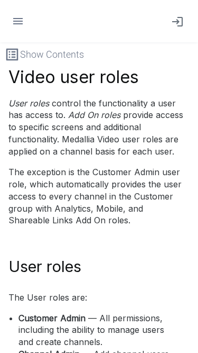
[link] (175, 21)
